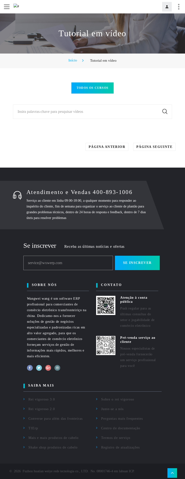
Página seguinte (154, 147)
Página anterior (107, 147)
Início (72, 60)
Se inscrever (137, 263)
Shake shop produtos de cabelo (53, 447)
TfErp (33, 428)
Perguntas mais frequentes (122, 418)
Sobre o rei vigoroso (117, 399)
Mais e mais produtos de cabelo (53, 438)
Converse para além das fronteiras (55, 418)
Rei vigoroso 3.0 (41, 399)
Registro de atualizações (120, 447)
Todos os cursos (92, 88)
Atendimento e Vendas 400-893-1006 (79, 192)
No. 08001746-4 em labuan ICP (112, 471)
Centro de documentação (120, 428)
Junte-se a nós (112, 409)
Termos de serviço (115, 438)
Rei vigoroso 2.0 (41, 409)
